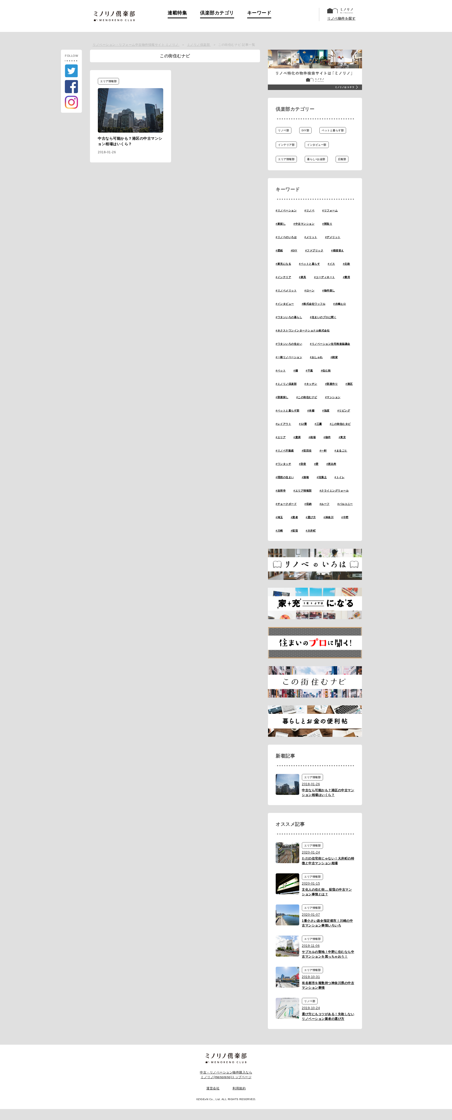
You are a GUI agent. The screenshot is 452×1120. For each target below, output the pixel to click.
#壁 (316, 463)
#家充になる (283, 263)
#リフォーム (330, 210)
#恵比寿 (331, 463)
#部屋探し (282, 397)
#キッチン (310, 383)
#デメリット (333, 237)
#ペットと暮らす (309, 263)
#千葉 (309, 370)
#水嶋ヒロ (339, 303)
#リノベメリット (286, 290)
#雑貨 (334, 357)
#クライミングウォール (334, 490)
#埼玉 (279, 517)
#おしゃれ (316, 357)
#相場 (312, 437)
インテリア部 (286, 144)
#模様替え (337, 250)
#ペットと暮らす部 (288, 410)
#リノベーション (286, 210)
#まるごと (341, 450)
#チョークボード (286, 503)
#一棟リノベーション (289, 357)
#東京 (342, 437)
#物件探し (328, 290)
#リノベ (309, 210)
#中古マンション (303, 223)
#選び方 (311, 517)
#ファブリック (314, 250)
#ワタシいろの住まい (289, 343)
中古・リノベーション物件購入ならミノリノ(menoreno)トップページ (226, 1075)
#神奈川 (329, 517)
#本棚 (311, 410)
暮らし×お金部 (316, 159)
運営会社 (212, 1088)
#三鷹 (318, 423)
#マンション (333, 397)
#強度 (326, 410)
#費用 (346, 277)
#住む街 (326, 370)
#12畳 (303, 423)
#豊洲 (297, 437)
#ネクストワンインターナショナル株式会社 (303, 330)
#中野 (345, 517)
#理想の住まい (285, 477)
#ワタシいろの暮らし (289, 317)
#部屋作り (331, 383)
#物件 (327, 437)
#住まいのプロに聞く (323, 317)
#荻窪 (294, 530)
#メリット (310, 237)
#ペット (281, 370)
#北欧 (346, 263)
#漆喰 (305, 477)
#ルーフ (325, 503)
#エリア (281, 437)
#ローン (309, 290)
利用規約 (239, 1088)
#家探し (281, 223)
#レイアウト (283, 423)
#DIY (294, 250)
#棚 (295, 370)
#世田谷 (307, 450)
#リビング (343, 410)
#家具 (302, 277)
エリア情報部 (286, 159)
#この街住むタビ (340, 423)
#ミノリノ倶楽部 (286, 383)
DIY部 (305, 130)
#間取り (327, 223)
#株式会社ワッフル (314, 303)
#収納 (308, 503)
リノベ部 (283, 130)
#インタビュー (285, 303)
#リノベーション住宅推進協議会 (330, 343)
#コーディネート (324, 277)
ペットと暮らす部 (333, 130)
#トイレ (339, 477)
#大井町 (311, 530)
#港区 (349, 383)
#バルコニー (345, 503)
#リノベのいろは (286, 237)
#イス (331, 263)
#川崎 (279, 530)
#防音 (302, 463)
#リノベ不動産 (285, 450)
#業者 (294, 517)
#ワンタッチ (283, 463)
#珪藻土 (322, 477)
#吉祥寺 (281, 490)
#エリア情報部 (302, 490)
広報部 (342, 159)
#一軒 (323, 450)
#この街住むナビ (306, 397)
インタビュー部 (316, 144)
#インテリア (283, 277)
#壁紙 (279, 250)
